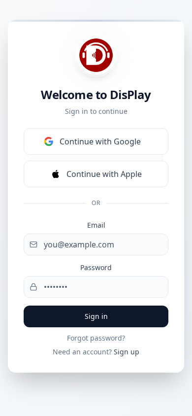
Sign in (96, 316)
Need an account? (96, 351)
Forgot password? (96, 338)
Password (96, 267)
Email (96, 225)
